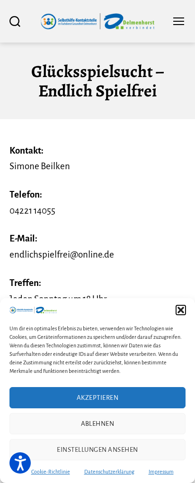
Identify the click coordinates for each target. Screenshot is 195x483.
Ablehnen (98, 423)
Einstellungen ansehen (97, 449)
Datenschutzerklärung (109, 471)
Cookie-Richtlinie (50, 471)
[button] (181, 310)
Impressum (161, 471)
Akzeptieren (98, 397)
